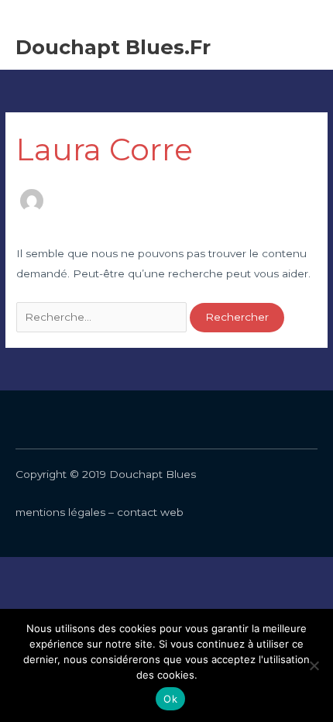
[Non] (313, 665)
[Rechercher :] (103, 317)
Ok (170, 699)
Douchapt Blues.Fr (113, 47)
